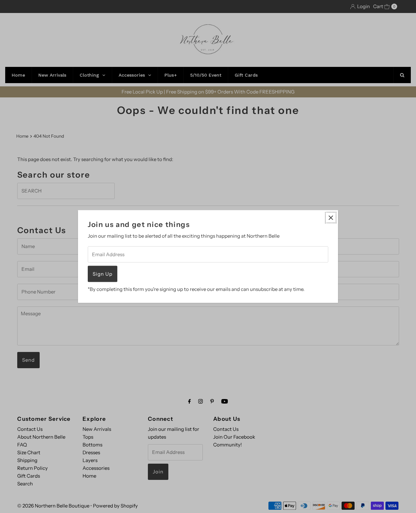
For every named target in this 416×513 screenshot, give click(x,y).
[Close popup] (330, 217)
